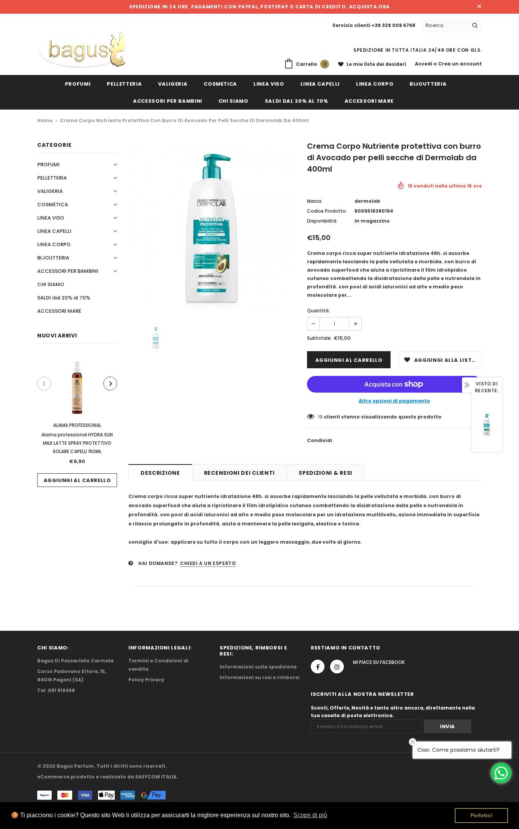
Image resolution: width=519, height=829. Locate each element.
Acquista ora (369, 6)
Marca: (314, 201)
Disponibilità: (322, 221)
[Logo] (82, 50)
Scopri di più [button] (310, 815)
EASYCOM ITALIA (156, 776)
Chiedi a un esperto (208, 563)
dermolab (367, 201)
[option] (77, 421)
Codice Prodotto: (327, 211)
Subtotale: (319, 338)
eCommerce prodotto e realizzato (81, 776)
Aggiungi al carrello (77, 480)
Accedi (424, 63)
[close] (479, 7)
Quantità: (318, 310)
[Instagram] (337, 666)
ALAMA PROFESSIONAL (77, 425)
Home (44, 120)
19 (320, 417)
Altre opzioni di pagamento (394, 401)
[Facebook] (317, 666)
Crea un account (460, 63)
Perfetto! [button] (481, 815)
